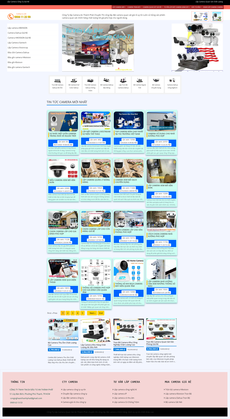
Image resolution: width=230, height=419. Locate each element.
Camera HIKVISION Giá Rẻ (19, 37)
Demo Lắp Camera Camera (213, 7)
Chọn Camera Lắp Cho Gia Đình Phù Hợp (63, 232)
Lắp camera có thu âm (124, 398)
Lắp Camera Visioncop (18, 47)
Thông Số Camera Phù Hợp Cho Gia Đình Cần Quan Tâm (96, 289)
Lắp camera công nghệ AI (125, 389)
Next (159, 47)
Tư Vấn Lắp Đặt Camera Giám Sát (176, 7)
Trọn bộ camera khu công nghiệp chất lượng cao (125, 343)
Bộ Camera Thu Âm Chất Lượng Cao (62, 343)
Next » (92, 313)
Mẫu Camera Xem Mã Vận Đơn (62, 181)
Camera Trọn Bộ (133, 7)
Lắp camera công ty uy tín (74, 389)
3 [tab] (118, 68)
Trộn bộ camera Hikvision (176, 389)
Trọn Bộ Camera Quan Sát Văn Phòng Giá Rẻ (160, 343)
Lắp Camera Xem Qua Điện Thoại (63, 281)
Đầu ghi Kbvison (15, 62)
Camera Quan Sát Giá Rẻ (152, 7)
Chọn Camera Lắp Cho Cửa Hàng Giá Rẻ (96, 230)
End (101, 313)
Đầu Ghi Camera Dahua (18, 52)
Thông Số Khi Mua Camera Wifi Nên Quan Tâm (128, 285)
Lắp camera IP (120, 393)
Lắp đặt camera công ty (73, 398)
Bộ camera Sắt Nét (173, 402)
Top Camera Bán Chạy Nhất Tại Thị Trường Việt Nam (129, 132)
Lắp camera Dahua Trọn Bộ (177, 398)
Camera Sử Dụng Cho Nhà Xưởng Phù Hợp (161, 135)
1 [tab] (111, 68)
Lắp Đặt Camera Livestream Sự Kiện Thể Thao (96, 132)
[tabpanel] (115, 48)
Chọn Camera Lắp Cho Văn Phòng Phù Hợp (129, 231)
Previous (71, 47)
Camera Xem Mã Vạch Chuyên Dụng (126, 181)
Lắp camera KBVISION (17, 28)
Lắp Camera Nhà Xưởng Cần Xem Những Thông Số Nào (161, 282)
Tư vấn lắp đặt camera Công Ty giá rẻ (188, 59)
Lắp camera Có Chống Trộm (126, 402)
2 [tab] (115, 68)
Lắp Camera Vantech (17, 42)
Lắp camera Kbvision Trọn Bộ (178, 393)
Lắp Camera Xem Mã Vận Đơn (160, 186)
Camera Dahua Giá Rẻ (18, 33)
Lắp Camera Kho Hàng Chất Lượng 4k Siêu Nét (93, 346)
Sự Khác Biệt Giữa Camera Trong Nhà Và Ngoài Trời (63, 135)
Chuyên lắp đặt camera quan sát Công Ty (190, 35)
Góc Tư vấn (196, 7)
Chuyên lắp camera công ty (75, 393)
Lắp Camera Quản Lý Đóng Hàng (96, 181)
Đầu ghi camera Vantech (19, 67)
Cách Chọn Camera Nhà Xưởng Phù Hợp (160, 235)
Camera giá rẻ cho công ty (74, 402)
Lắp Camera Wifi (118, 7)
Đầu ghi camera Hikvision (19, 57)
